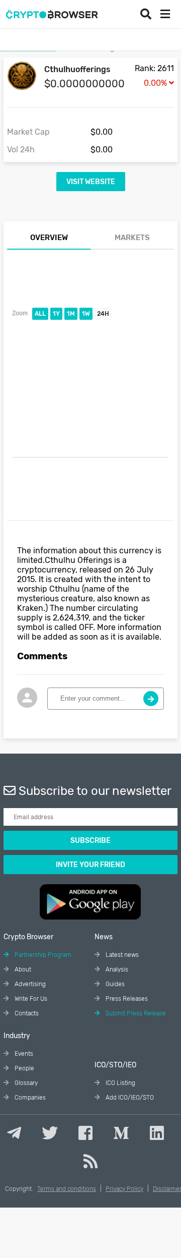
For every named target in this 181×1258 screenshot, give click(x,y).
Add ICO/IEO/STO (129, 1097)
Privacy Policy (124, 1188)
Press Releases (126, 998)
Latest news (121, 954)
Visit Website (90, 182)
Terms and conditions (66, 1188)
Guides (114, 984)
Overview (49, 237)
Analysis (116, 969)
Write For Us (30, 998)
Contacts (26, 1013)
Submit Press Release (135, 1013)
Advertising (29, 984)
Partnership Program (42, 954)
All (40, 313)
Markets (132, 237)
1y (56, 313)
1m (71, 313)
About (22, 969)
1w (86, 313)
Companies (29, 1097)
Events (23, 1053)
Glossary (25, 1083)
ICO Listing (119, 1083)
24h (103, 313)
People (23, 1068)
